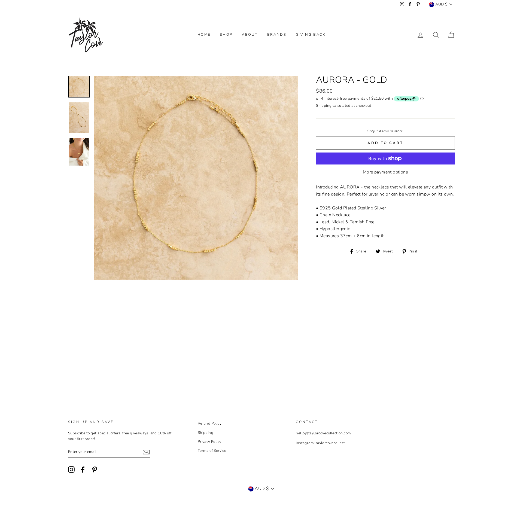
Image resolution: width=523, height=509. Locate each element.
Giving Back (311, 34)
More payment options (385, 172)
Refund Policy (209, 423)
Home (204, 34)
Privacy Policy (209, 441)
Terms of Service (212, 450)
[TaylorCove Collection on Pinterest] (94, 469)
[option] (196, 178)
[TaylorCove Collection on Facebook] (83, 469)
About (250, 34)
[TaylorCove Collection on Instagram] (71, 469)
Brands (277, 34)
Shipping (324, 105)
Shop (226, 34)
